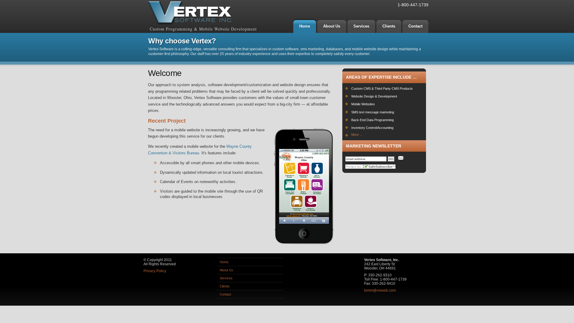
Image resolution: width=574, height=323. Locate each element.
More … (357, 134)
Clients (225, 286)
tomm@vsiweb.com (380, 290)
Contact (225, 294)
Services (226, 278)
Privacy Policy (155, 271)
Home (224, 262)
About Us (226, 270)
